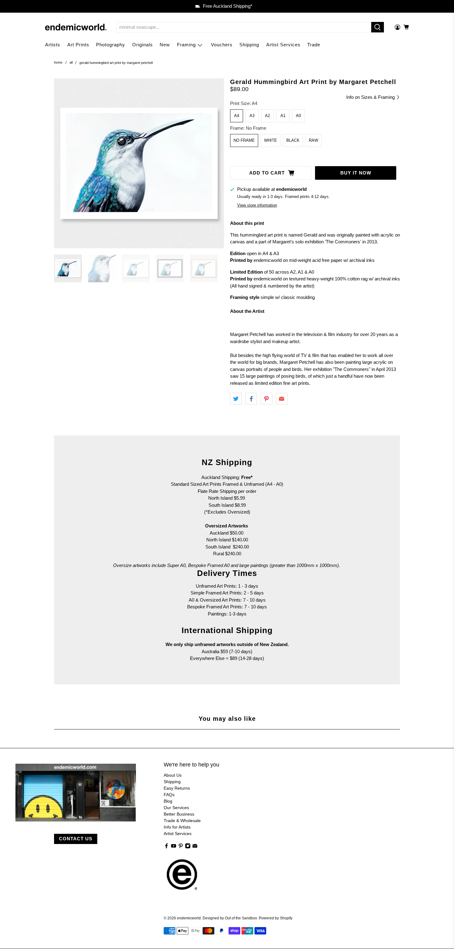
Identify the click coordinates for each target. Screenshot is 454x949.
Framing (186, 44)
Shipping (249, 44)
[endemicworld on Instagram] (188, 847)
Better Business (179, 814)
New (165, 44)
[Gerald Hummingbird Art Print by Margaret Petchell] (139, 163)
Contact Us (75, 838)
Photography (110, 44)
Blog (168, 801)
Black (293, 140)
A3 (252, 115)
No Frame (244, 140)
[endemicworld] (76, 27)
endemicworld (189, 918)
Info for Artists (177, 827)
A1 (282, 115)
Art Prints (78, 44)
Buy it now (355, 172)
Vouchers (222, 44)
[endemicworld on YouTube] (173, 847)
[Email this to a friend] (282, 399)
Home (58, 62)
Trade (313, 44)
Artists (52, 44)
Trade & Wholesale (182, 820)
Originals (142, 44)
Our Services (176, 807)
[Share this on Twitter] (236, 399)
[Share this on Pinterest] (266, 399)
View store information (257, 205)
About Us (173, 775)
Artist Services (283, 44)
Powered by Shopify (275, 918)
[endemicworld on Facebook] (166, 847)
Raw (313, 140)
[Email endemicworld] (195, 847)
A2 (267, 115)
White (270, 140)
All (71, 62)
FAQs (169, 794)
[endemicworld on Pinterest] (180, 847)
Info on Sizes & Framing (371, 97)
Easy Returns (177, 788)
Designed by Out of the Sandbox (230, 918)
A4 (236, 115)
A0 (298, 115)
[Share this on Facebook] (251, 399)
